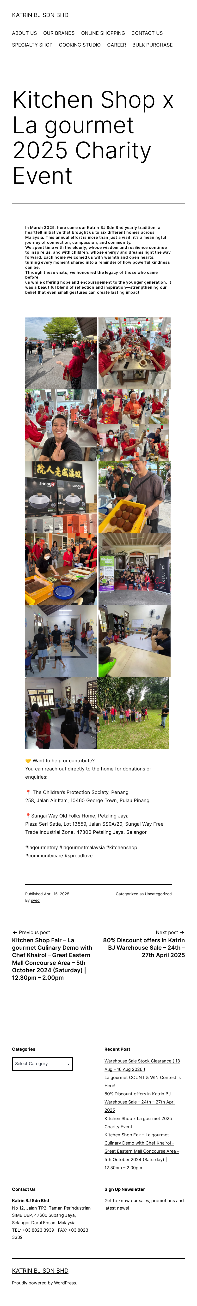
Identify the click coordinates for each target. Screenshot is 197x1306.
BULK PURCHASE (152, 45)
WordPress (65, 1282)
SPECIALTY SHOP (32, 45)
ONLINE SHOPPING (103, 33)
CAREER (116, 45)
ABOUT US (24, 33)
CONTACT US (147, 33)
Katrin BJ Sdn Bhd (40, 15)
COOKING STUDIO (80, 45)
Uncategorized (158, 893)
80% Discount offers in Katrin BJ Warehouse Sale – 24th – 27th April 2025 (140, 1102)
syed (35, 900)
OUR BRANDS (59, 33)
